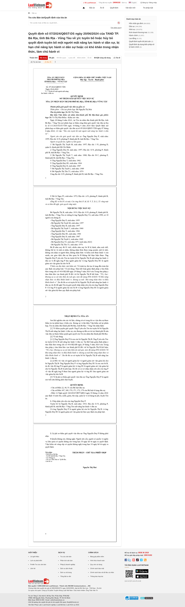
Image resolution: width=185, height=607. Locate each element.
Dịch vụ (124, 2)
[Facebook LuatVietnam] (126, 560)
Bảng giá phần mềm (97, 556)
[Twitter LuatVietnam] (141, 560)
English (134, 2)
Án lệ (102, 8)
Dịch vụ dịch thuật (66, 568)
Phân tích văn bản (66, 560)
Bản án (92, 8)
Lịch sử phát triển (36, 560)
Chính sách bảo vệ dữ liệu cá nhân (102, 572)
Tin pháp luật (148, 8)
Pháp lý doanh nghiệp (67, 564)
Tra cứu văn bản (65, 556)
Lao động (132, 38)
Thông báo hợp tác (96, 576)
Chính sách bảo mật (97, 568)
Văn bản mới (130, 8)
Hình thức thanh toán (97, 560)
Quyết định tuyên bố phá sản (140, 41)
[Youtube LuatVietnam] (133, 560)
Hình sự (132, 29)
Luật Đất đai (61, 605)
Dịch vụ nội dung (66, 572)
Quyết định (114, 8)
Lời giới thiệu (34, 556)
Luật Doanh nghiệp (49, 605)
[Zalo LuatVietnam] (129, 560)
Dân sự (132, 26)
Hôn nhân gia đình (136, 23)
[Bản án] (40, 5)
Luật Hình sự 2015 (72, 605)
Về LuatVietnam (90, 3)
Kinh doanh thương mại (138, 32)
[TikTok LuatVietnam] (137, 560)
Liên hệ (32, 568)
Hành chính (133, 35)
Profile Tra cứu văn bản (38, 564)
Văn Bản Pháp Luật (34, 605)
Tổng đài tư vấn (65, 576)
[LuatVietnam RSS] (145, 560)
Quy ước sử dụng (96, 564)
